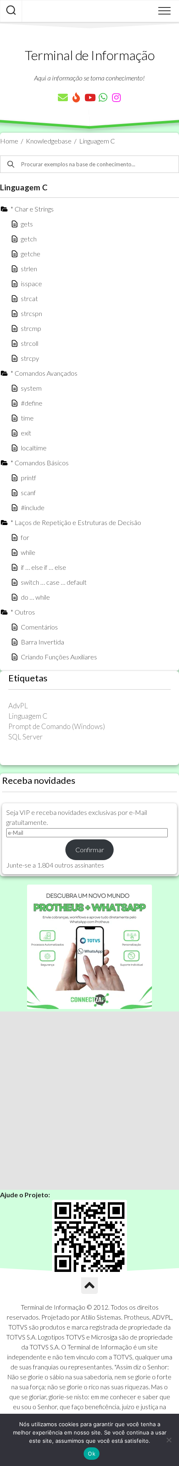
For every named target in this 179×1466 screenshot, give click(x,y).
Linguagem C (97, 141)
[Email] (63, 97)
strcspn (31, 313)
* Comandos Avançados (43, 373)
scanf (28, 492)
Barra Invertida (42, 642)
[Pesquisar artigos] (11, 11)
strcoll (29, 343)
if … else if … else (43, 567)
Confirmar (89, 849)
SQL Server (25, 736)
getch (29, 239)
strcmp (31, 328)
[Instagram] (116, 97)
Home (9, 141)
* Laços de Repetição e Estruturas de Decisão (75, 522)
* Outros (22, 612)
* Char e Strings (32, 209)
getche (30, 254)
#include (33, 507)
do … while (35, 597)
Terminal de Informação (89, 55)
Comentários (39, 627)
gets (27, 224)
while (28, 552)
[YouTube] (89, 97)
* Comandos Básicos (39, 463)
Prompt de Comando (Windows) (56, 726)
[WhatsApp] (103, 97)
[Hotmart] (76, 97)
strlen (29, 268)
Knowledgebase (49, 141)
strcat (29, 298)
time (27, 418)
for (25, 537)
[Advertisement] (89, 1100)
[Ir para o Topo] (89, 1285)
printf (28, 477)
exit (26, 433)
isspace (31, 283)
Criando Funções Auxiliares (59, 657)
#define (31, 403)
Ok (91, 1453)
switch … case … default (54, 582)
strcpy (30, 358)
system (31, 388)
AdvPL (18, 705)
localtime (34, 448)
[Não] (168, 1440)
